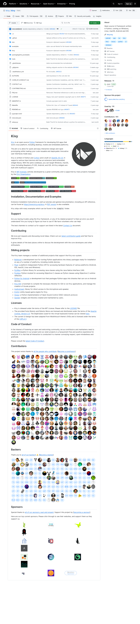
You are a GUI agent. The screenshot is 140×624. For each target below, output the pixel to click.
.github (14, 38)
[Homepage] (5, 3)
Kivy (12, 142)
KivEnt (16, 292)
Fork (119, 10)
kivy (8, 10)
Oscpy (16, 295)
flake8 (70, 105)
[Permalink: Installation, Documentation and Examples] (9, 196)
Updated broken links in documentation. (59, 88)
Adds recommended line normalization (59, 63)
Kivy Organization (23, 174)
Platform (12, 4)
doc (13, 42)
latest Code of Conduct (35, 341)
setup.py (15, 122)
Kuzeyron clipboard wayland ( (56, 42)
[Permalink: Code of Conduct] (9, 324)
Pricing (72, 4)
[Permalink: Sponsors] (9, 506)
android (108, 38)
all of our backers (28, 455)
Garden (17, 298)
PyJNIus (17, 270)
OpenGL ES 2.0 (57, 158)
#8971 (83, 97)
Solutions (23, 4)
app (114, 38)
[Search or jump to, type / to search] (113, 3)
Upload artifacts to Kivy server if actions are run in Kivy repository (68, 38)
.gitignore (15, 67)
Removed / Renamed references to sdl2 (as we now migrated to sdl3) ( (70, 92)
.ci (13, 34)
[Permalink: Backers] (9, 449)
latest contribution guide (71, 236)
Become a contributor (66, 351)
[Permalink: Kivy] (9, 136)
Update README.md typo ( (55, 109)
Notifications (106, 10)
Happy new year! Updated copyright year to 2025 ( (63, 97)
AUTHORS (15, 76)
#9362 (52, 29)
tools (13, 59)
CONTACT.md (17, 84)
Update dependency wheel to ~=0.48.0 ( (36, 29)
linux (107, 41)
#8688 (62, 118)
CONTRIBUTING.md (19, 88)
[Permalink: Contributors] (9, 346)
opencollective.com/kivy (117, 99)
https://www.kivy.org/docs (34, 204)
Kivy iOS (17, 284)
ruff (58, 105)
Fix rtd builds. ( (51, 71)
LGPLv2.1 (22, 319)
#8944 (75, 105)
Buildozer (18, 260)
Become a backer (46, 455)
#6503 (58, 71)
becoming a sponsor (82, 512)
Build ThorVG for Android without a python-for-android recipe (66, 59)
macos (113, 41)
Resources (35, 4)
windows (108, 45)
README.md (16, 109)
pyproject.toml (17, 113)
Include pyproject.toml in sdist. (56, 101)
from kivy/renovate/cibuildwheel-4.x (76, 34)
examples (15, 46)
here (87, 314)
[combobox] (75, 22)
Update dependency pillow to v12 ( (58, 113)
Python (32, 142)
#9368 (69, 42)
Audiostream (19, 289)
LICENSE (15, 97)
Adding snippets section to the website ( (59, 67)
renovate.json (16, 118)
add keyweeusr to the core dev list (58, 76)
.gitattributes (16, 63)
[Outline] (97, 128)
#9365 (72, 113)
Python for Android (21, 278)
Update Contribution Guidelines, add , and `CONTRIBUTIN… (70, 80)
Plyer (16, 265)
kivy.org (110, 34)
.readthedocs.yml (18, 71)
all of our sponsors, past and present (39, 512)
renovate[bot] (17, 29)
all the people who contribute (45, 351)
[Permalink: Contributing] (9, 230)
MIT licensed (21, 172)
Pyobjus (17, 273)
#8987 (67, 109)
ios (119, 38)
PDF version (51, 204)
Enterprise (61, 4)
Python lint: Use (51, 105)
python (120, 41)
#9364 (75, 67)
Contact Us (67, 225)
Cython (36, 158)
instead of (64, 105)
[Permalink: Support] (9, 213)
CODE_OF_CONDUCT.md (20, 80)
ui (125, 41)
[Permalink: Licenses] (9, 303)
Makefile (15, 105)
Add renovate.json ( (53, 118)
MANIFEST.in (16, 101)
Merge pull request (52, 34)
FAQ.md (14, 92)
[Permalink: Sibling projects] (9, 250)
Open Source (48, 4)
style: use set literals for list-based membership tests (64, 46)
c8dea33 (74, 29)
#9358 (61, 34)
